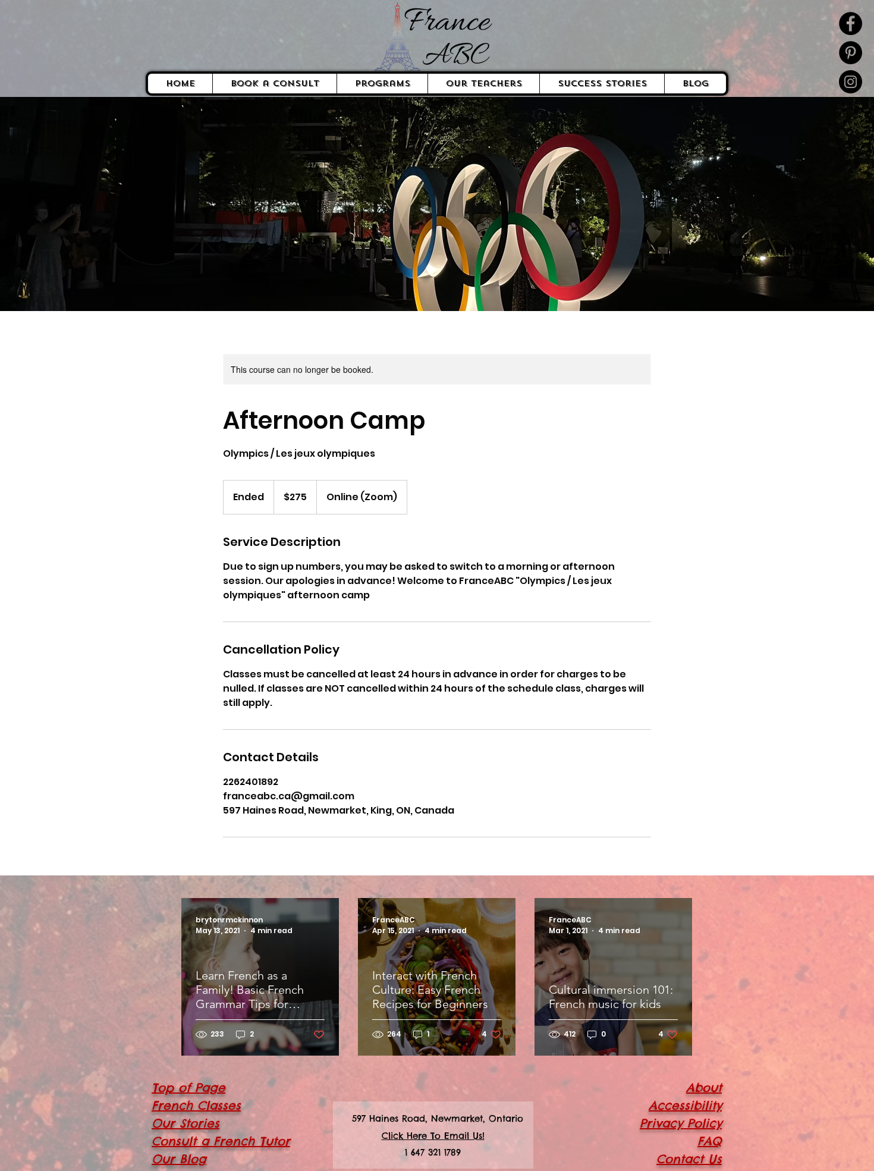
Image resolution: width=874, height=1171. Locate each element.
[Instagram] (850, 81)
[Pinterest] (850, 52)
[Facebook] (850, 23)
